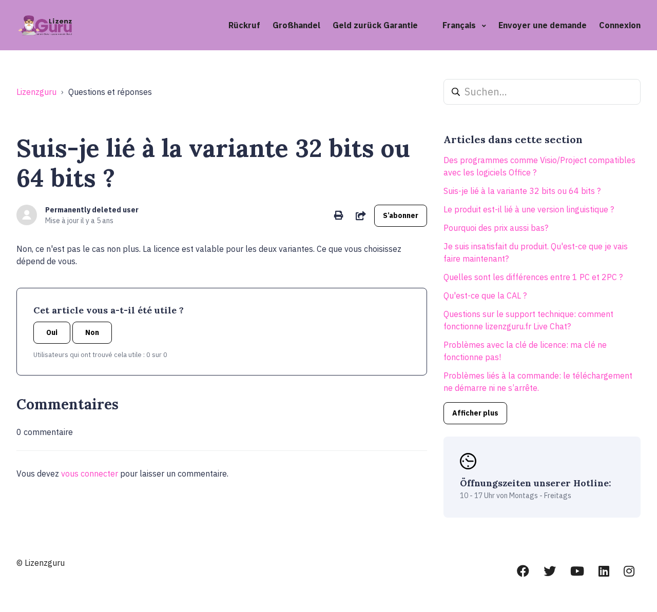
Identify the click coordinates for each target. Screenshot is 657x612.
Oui (51, 332)
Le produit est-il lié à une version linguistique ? (528, 209)
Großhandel (296, 25)
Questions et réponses (110, 92)
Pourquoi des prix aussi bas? (495, 228)
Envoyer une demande (542, 25)
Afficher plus (475, 413)
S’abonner (400, 215)
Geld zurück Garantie (375, 25)
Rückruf (244, 25)
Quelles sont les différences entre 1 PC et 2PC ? (533, 277)
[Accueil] (46, 25)
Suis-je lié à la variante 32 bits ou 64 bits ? (522, 191)
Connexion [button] (620, 25)
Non (92, 332)
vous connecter (89, 473)
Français (460, 25)
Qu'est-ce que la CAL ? (485, 295)
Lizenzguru (36, 92)
